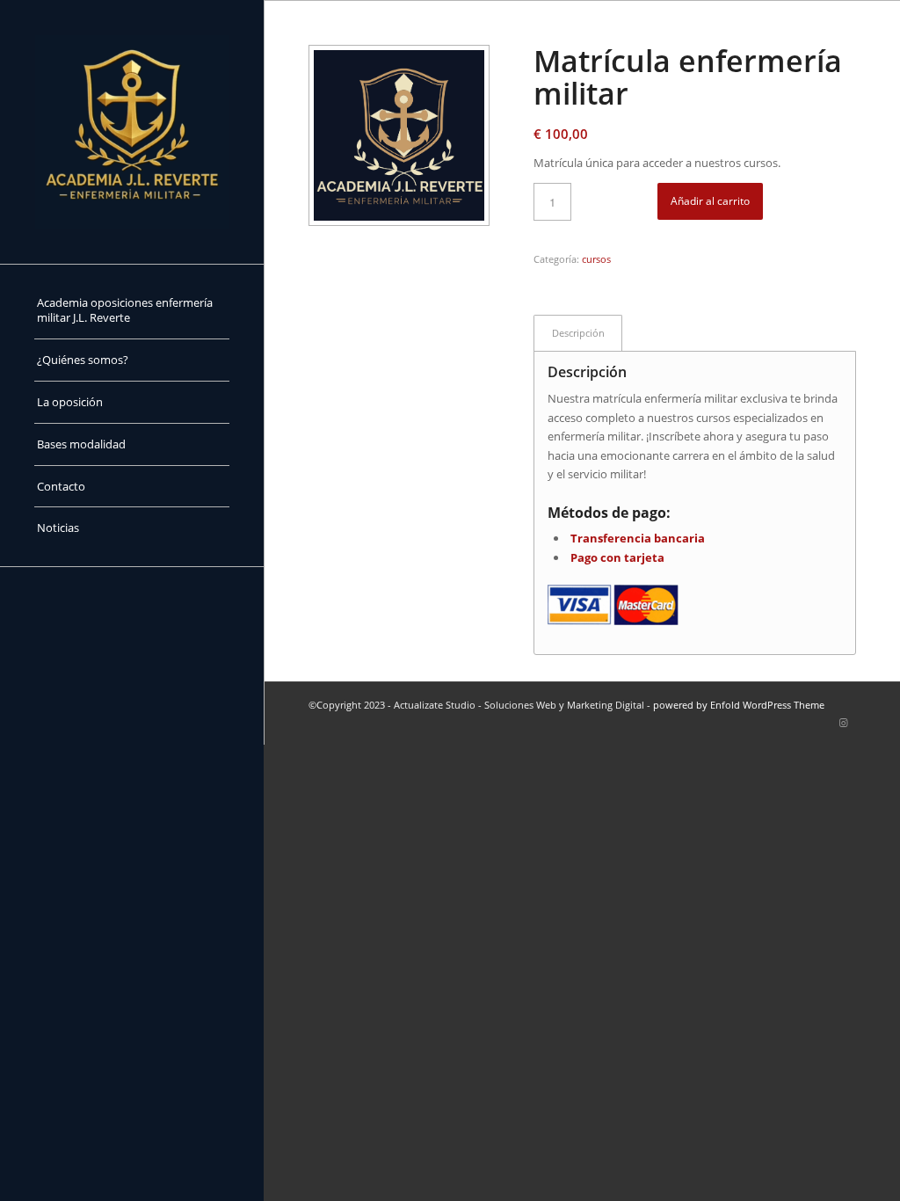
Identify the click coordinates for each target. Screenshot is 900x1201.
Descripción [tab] (578, 332)
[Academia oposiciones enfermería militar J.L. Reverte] (132, 132)
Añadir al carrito (710, 200)
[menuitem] (131, 310)
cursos (596, 259)
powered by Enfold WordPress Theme (738, 704)
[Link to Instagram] (843, 723)
